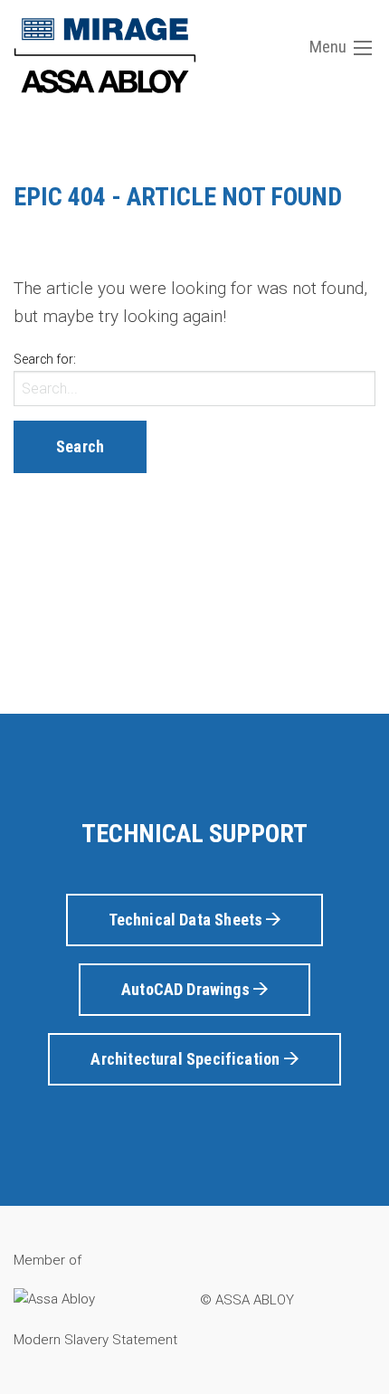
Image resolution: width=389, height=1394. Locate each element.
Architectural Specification (186, 1058)
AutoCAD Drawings (187, 989)
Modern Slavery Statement (95, 1340)
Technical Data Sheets (188, 919)
